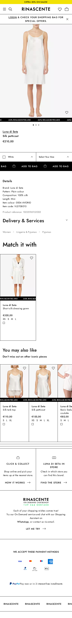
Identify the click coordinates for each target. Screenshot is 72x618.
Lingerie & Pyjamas (26, 232)
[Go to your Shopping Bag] (66, 9)
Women (7, 232)
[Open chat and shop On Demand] (36, 502)
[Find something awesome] (11, 9)
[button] (60, 9)
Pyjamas (46, 232)
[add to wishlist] (66, 113)
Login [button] (13, 17)
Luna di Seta (10, 132)
